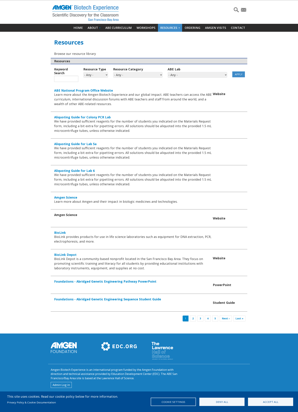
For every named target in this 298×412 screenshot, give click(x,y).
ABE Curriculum (118, 28)
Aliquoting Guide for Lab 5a (75, 144)
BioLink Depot (65, 255)
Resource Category (128, 69)
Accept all (270, 402)
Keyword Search (61, 71)
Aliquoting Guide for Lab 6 (74, 171)
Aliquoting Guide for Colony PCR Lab (82, 117)
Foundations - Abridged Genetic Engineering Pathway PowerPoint (105, 281)
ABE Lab (174, 69)
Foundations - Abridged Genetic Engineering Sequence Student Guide (107, 299)
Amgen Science (65, 197)
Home (78, 28)
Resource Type (94, 69)
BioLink (60, 232)
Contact (238, 28)
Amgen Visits (215, 28)
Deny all (222, 402)
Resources (168, 28)
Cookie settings (173, 402)
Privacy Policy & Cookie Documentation (31, 402)
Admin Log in (61, 385)
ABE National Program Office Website (83, 90)
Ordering (192, 28)
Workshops (146, 28)
